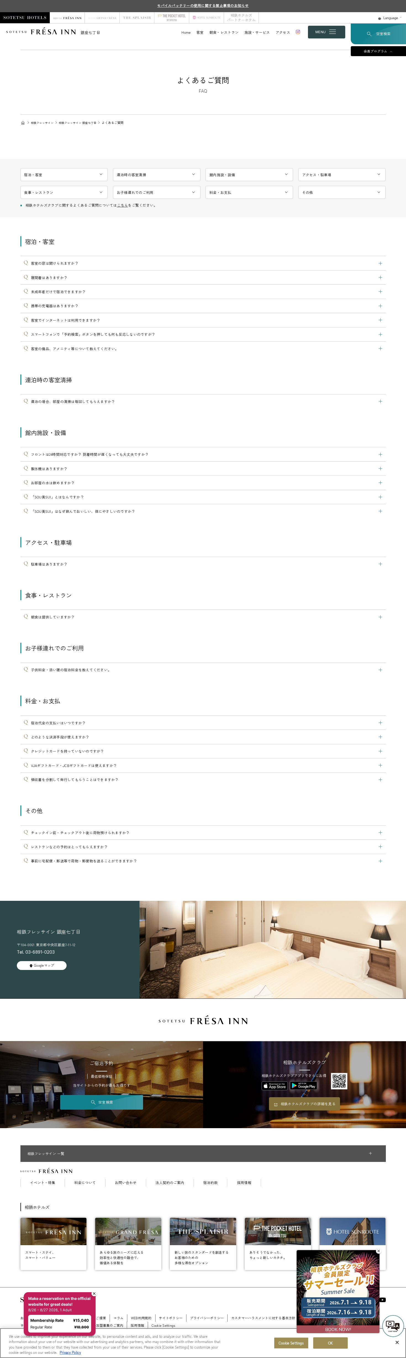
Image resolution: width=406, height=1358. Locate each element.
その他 (307, 192)
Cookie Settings (291, 1343)
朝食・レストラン (224, 32)
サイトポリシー (171, 1317)
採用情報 (244, 1183)
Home (186, 32)
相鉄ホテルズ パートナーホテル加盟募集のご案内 (85, 1325)
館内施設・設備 (222, 174)
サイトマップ (30, 1325)
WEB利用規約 (141, 1317)
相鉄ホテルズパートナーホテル (241, 17)
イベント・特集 (42, 1183)
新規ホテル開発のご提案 (87, 1317)
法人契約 (309, 1317)
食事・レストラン (38, 192)
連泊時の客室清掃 (131, 174)
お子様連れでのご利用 (135, 192)
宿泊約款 (210, 1183)
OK (330, 1343)
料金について (85, 1183)
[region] (203, 1343)
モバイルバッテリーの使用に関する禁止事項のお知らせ (203, 5)
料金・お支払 (220, 192)
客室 (200, 32)
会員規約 (351, 1317)
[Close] (397, 1342)
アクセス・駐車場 (316, 174)
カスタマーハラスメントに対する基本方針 (263, 1317)
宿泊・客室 (33, 174)
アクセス (283, 32)
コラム (119, 1317)
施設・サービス (257, 32)
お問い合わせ (125, 1183)
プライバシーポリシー (207, 1317)
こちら (122, 205)
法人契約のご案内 (169, 1183)
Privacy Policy (70, 1352)
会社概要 (55, 1317)
